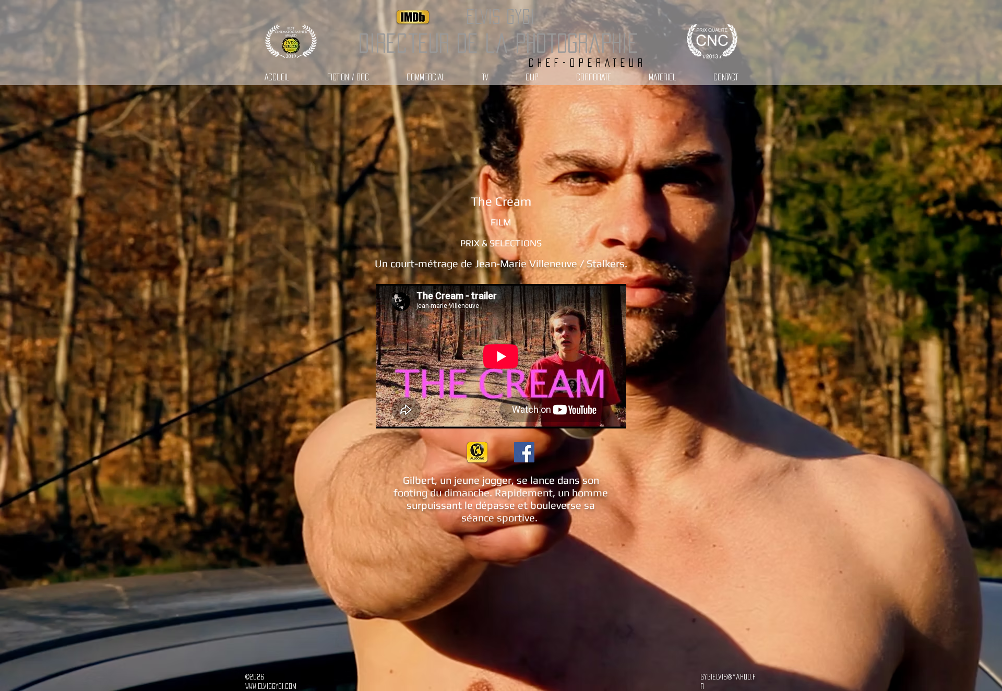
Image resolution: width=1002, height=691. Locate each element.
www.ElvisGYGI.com (270, 686)
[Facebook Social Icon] (524, 452)
